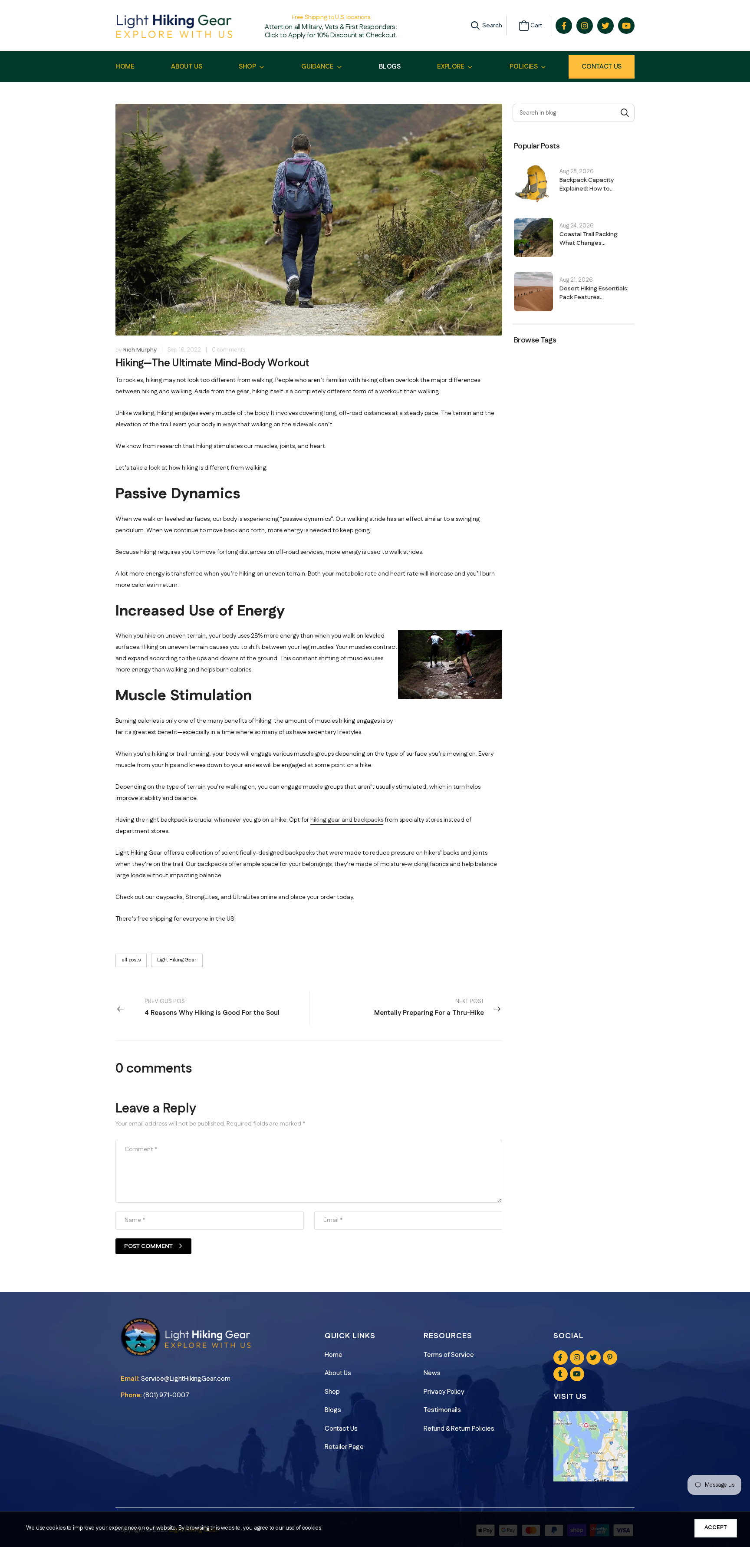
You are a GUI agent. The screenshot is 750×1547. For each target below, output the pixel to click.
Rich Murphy (140, 350)
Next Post (429, 1007)
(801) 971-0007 (166, 1395)
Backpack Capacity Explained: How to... (586, 184)
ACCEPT (715, 1527)
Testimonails (442, 1410)
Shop (332, 1391)
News (432, 1373)
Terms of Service (449, 1354)
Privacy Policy (444, 1391)
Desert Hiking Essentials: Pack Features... (593, 293)
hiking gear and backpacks (346, 820)
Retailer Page (344, 1447)
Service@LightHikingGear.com (185, 1378)
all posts (131, 960)
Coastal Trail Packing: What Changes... (588, 238)
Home (333, 1354)
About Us (338, 1373)
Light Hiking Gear (177, 960)
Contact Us (602, 66)
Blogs (333, 1410)
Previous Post (212, 1007)
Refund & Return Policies (459, 1428)
